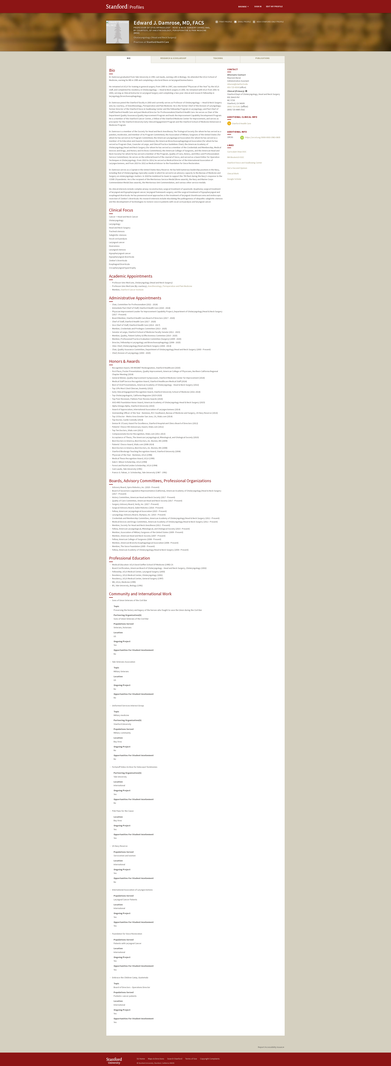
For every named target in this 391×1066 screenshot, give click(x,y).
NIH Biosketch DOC (235, 157)
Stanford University (119, 1061)
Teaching (218, 58)
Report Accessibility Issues (270, 1047)
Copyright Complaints (210, 1058)
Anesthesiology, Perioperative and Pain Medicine (170, 286)
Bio (128, 58)
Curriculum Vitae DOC (236, 151)
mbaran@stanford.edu (237, 84)
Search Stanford (174, 1058)
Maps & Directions (156, 1058)
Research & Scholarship (173, 58)
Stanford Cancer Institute (132, 289)
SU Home (141, 1058)
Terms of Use (191, 1058)
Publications (262, 58)
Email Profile (244, 21)
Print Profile (225, 21)
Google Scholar (234, 179)
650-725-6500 (233, 87)
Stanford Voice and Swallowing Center (244, 162)
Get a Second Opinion (237, 168)
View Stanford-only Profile (270, 21)
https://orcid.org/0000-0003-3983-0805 (262, 137)
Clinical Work (233, 173)
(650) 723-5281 (233, 106)
